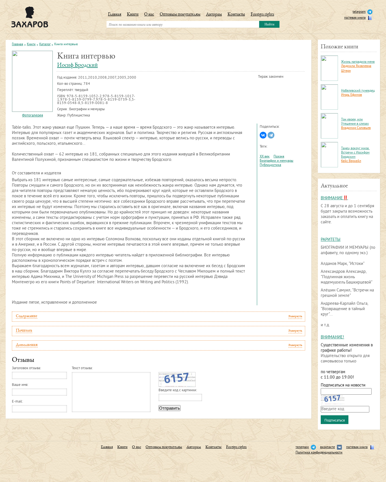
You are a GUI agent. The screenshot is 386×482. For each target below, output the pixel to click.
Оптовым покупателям (180, 14)
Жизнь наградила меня (358, 62)
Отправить (169, 408)
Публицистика (270, 165)
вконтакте (327, 447)
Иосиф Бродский (77, 65)
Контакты (236, 14)
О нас (149, 14)
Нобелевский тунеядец (358, 91)
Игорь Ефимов (351, 95)
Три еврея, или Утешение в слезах (355, 122)
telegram (359, 12)
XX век (265, 157)
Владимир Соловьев (356, 128)
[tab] (158, 317)
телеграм (302, 447)
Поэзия (279, 157)
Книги (132, 14)
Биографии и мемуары (276, 161)
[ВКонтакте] (263, 135)
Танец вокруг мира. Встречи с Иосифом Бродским (355, 152)
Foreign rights (262, 14)
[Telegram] (271, 135)
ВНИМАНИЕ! (332, 337)
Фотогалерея (32, 115)
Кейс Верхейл (351, 161)
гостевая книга (355, 18)
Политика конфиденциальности (319, 453)
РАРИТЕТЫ (331, 240)
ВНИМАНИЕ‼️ (334, 198)
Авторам (214, 14)
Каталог (45, 44)
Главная (114, 14)
